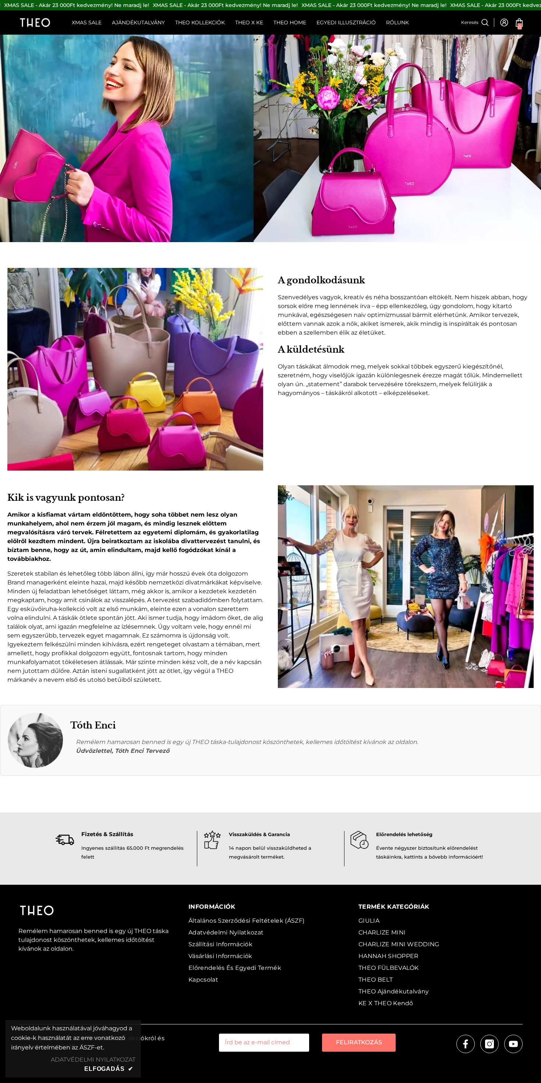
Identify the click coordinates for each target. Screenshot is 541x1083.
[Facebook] (465, 1044)
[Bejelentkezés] (504, 22)
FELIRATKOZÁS (359, 1042)
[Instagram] (489, 1044)
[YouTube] (513, 1044)
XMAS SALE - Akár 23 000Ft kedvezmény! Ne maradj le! (76, 5)
